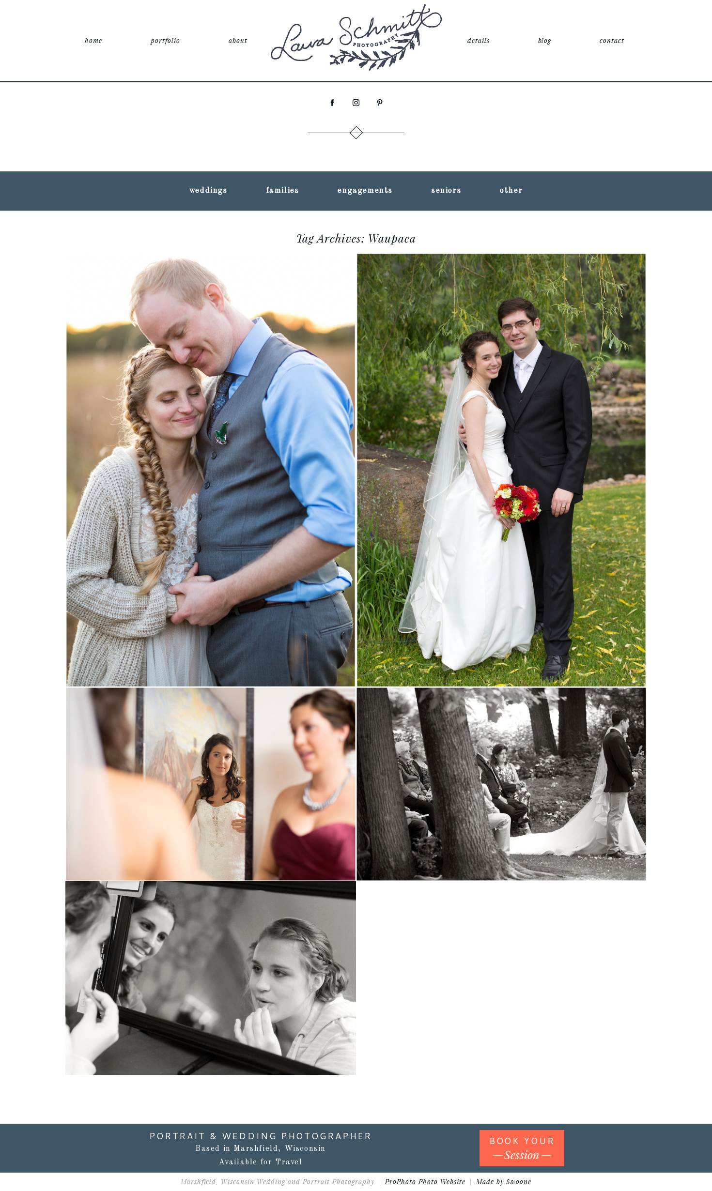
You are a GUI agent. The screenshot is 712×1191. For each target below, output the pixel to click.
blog (545, 40)
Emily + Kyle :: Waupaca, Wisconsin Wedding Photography (209, 944)
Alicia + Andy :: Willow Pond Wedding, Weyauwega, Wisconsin (209, 757)
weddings (208, 191)
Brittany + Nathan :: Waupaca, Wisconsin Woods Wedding (209, 443)
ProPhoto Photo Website (425, 1181)
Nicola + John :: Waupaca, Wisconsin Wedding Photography (500, 443)
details (478, 40)
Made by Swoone (504, 1181)
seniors (446, 191)
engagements (365, 191)
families (282, 191)
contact (612, 40)
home (93, 40)
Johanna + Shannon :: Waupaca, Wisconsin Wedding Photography (500, 751)
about (238, 40)
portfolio (165, 40)
